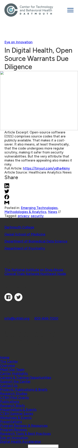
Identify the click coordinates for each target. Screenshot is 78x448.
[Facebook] (8, 300)
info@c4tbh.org (16, 318)
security (37, 216)
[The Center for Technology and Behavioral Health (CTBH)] (34, 10)
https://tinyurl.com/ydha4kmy (46, 168)
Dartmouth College (19, 227)
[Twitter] (18, 300)
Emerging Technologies (39, 208)
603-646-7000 (46, 318)
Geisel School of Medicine (24, 234)
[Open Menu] (70, 10)
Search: (21, 446)
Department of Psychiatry (24, 248)
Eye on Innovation (18, 42)
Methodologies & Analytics (25, 212)
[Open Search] (39, 349)
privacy (23, 216)
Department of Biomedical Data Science (35, 241)
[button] (9, 361)
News (52, 212)
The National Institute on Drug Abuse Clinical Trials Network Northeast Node (35, 272)
